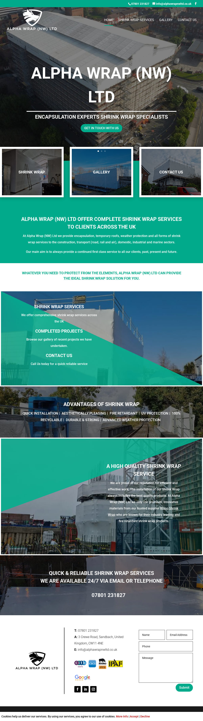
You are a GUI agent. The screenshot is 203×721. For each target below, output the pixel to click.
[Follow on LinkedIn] (85, 689)
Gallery (166, 20)
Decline (145, 716)
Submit (184, 687)
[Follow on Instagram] (93, 689)
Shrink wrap (31, 172)
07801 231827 (140, 3)
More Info (122, 716)
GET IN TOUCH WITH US (101, 128)
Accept (134, 716)
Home (108, 20)
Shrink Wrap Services (136, 20)
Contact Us (187, 20)
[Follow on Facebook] (77, 689)
